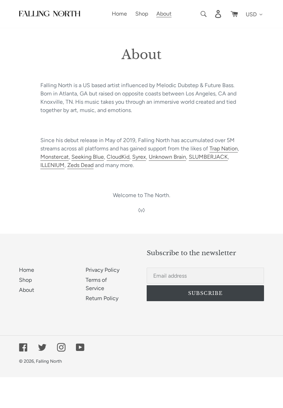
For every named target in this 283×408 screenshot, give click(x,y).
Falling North (49, 361)
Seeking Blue (87, 157)
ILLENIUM (52, 165)
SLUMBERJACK (208, 157)
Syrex (139, 157)
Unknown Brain (167, 157)
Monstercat (54, 157)
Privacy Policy (102, 270)
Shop (25, 280)
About (26, 290)
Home (26, 270)
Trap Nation (223, 148)
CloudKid (118, 157)
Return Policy (102, 298)
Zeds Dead (80, 165)
